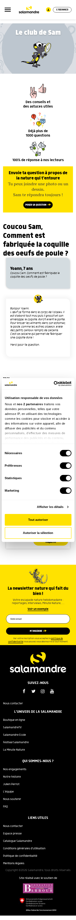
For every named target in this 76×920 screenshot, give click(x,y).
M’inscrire (36, 631)
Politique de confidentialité (20, 856)
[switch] (65, 465)
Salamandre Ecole (14, 735)
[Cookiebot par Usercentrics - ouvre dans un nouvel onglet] (54, 383)
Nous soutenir (12, 799)
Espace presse (12, 833)
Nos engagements (14, 769)
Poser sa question (35, 204)
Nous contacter (13, 703)
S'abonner (62, 9)
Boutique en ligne (14, 720)
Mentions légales (13, 863)
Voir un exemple (38, 609)
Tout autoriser (38, 519)
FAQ (5, 806)
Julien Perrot (11, 784)
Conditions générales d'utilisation (24, 848)
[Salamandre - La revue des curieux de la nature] (29, 9)
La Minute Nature (14, 749)
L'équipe (8, 791)
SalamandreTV (12, 727)
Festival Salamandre (16, 742)
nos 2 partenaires (30, 404)
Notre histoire (12, 776)
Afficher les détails (50, 507)
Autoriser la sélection (38, 533)
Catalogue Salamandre (17, 841)
